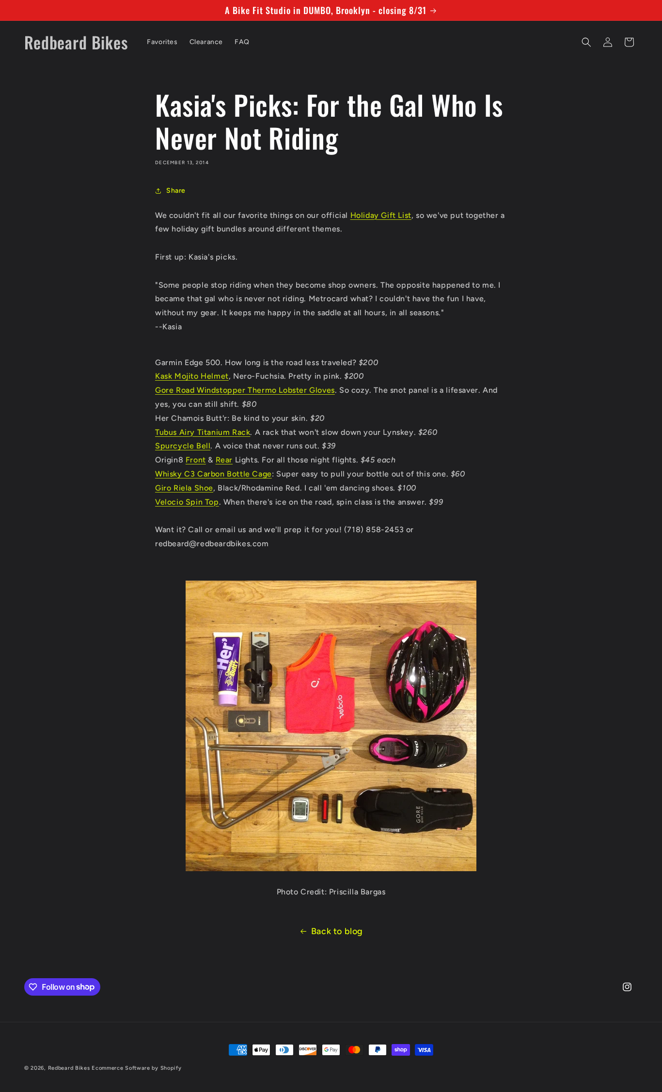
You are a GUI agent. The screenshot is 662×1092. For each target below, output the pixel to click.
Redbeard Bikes (69, 1068)
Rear (224, 459)
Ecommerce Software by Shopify (136, 1068)
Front (196, 459)
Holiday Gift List (380, 215)
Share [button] (176, 190)
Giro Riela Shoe (184, 487)
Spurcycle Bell (182, 445)
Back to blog (337, 931)
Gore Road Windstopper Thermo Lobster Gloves (245, 390)
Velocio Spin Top (187, 502)
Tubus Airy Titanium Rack (202, 432)
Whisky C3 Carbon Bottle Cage (213, 473)
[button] (586, 42)
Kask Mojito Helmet (192, 376)
